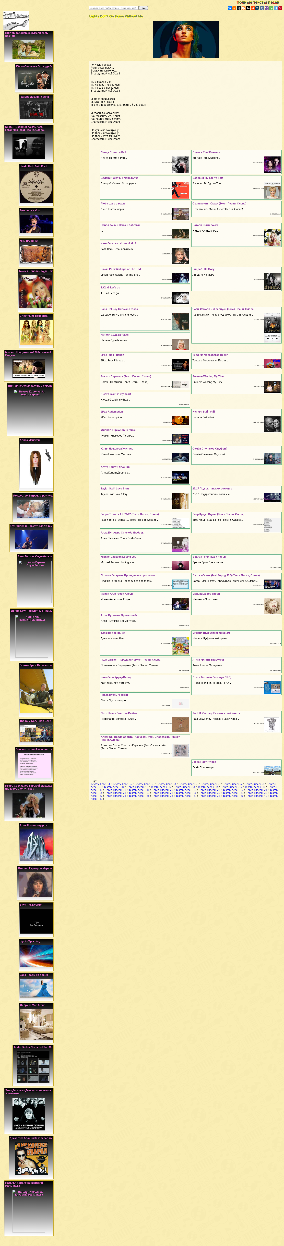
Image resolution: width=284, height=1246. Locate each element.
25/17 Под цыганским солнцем (212, 488)
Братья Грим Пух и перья (209, 556)
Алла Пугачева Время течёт (119, 615)
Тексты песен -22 (209, 790)
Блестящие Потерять (34, 315)
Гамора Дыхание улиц (34, 96)
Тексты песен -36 (162, 796)
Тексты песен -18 (115, 790)
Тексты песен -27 (139, 793)
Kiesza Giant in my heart (116, 394)
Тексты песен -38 (209, 796)
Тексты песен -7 (232, 784)
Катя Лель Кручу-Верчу (116, 677)
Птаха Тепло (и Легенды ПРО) (211, 677)
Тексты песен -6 (210, 784)
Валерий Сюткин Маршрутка (119, 178)
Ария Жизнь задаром (33, 825)
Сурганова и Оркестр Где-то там (31, 526)
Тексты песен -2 (122, 784)
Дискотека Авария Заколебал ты (31, 1138)
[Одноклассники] (234, 8)
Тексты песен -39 (233, 796)
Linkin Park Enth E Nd (33, 166)
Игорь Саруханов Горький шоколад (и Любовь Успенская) (28, 787)
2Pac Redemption (112, 411)
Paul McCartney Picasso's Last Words (216, 713)
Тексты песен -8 (254, 784)
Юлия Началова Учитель (117, 448)
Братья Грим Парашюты (36, 665)
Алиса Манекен (30, 440)
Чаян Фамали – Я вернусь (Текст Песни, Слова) (223, 309)
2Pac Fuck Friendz (112, 355)
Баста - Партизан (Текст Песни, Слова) (126, 376)
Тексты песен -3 (144, 784)
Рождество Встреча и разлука (33, 495)
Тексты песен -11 (137, 787)
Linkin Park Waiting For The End (121, 269)
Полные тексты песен (260, 2)
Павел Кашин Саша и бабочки (120, 225)
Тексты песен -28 (162, 793)
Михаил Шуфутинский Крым (211, 632)
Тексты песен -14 (208, 787)
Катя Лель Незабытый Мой (118, 243)
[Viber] (267, 8)
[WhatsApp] (271, 8)
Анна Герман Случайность (35, 556)
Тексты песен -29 (186, 793)
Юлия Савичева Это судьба (34, 66)
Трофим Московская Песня (210, 355)
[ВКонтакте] (230, 8)
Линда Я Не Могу (203, 269)
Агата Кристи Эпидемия (208, 659)
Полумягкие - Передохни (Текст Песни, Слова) (131, 659)
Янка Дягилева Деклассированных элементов (28, 1092)
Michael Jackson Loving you (118, 556)
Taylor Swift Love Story (115, 488)
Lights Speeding (30, 941)
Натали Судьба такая (115, 334)
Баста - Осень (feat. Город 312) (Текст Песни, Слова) (226, 575)
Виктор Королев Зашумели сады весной (26, 34)
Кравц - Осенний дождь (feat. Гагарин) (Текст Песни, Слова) (25, 128)
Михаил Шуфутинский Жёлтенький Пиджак (28, 354)
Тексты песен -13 (184, 787)
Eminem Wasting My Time (208, 376)
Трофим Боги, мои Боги (35, 721)
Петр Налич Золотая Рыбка (119, 713)
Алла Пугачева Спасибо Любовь (122, 532)
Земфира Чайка (30, 210)
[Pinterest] (280, 8)
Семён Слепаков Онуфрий (209, 448)
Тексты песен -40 (256, 796)
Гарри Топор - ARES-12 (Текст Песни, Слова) (130, 514)
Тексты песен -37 (186, 796)
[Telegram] (276, 8)
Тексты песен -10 (114, 787)
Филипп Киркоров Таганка (118, 430)
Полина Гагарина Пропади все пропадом (128, 575)
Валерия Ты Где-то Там (207, 178)
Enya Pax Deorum (31, 904)
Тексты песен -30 (209, 793)
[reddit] (253, 8)
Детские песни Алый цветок (34, 749)
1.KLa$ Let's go (110, 287)
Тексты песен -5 (188, 784)
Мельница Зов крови (206, 593)
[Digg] (248, 8)
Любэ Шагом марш (113, 203)
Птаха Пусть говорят (114, 694)
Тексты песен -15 (231, 787)
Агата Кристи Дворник (115, 467)
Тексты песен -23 (233, 790)
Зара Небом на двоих (34, 974)
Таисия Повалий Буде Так (36, 271)
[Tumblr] (262, 8)
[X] (239, 8)
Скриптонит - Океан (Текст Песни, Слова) (219, 203)
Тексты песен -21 (186, 790)
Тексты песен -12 (161, 787)
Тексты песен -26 (115, 793)
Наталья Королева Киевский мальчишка (24, 1184)
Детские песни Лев (113, 632)
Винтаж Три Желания (206, 152)
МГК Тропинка (29, 240)
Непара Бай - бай (203, 411)
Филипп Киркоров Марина (35, 868)
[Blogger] (244, 8)
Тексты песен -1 (100, 784)
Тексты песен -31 (233, 793)
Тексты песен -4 (166, 784)
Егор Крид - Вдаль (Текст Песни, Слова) (218, 514)
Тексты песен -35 (139, 796)
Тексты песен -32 (256, 793)
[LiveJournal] (257, 8)
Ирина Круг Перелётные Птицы (32, 610)
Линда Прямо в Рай (113, 152)
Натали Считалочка (205, 225)
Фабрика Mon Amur (32, 1005)
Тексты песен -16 (255, 787)
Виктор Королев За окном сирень (30, 385)
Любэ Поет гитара (204, 761)
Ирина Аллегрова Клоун (117, 593)
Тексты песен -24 (256, 790)
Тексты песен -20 (162, 790)
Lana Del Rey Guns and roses (119, 309)
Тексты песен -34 (115, 796)
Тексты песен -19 (139, 790)
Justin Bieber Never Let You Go (33, 1047)
